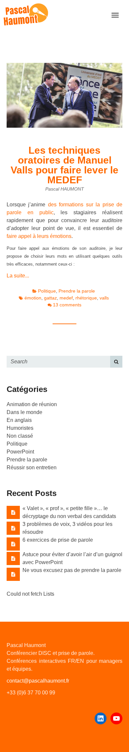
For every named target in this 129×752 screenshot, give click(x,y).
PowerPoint (20, 451)
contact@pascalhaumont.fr (38, 681)
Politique (47, 291)
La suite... (18, 275)
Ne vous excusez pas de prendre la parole (71, 570)
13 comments (67, 304)
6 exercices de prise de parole (57, 540)
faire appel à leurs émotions (39, 236)
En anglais (19, 420)
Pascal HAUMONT (64, 189)
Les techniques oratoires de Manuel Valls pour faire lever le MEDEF (64, 165)
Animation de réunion (32, 404)
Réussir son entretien (32, 467)
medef (66, 297)
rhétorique (86, 297)
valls (104, 297)
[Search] (116, 362)
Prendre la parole (77, 291)
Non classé (20, 436)
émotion (32, 297)
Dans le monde (24, 412)
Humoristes (20, 428)
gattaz (50, 297)
